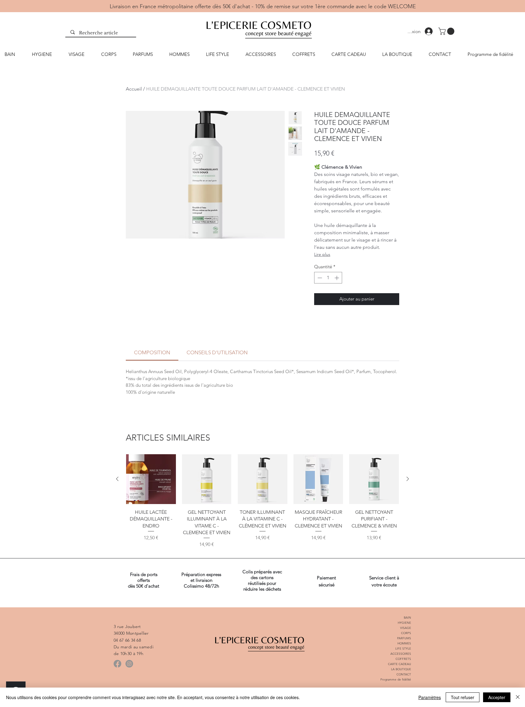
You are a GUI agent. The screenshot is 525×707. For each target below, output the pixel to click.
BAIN (407, 617)
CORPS (406, 633)
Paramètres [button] (429, 697)
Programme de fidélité (395, 679)
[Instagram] (129, 664)
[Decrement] (319, 277)
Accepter (496, 697)
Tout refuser (462, 697)
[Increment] (337, 277)
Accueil (134, 89)
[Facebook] (117, 664)
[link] (152, 352)
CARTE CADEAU (399, 664)
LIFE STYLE (403, 648)
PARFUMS (404, 638)
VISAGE (405, 628)
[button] (447, 31)
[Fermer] (517, 697)
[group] (262, 504)
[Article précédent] (117, 478)
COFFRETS (403, 659)
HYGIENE (404, 623)
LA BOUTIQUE (401, 669)
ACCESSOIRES (400, 654)
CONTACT (403, 674)
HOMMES (404, 643)
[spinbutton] (328, 277)
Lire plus (322, 254)
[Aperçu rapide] (151, 479)
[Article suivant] (407, 478)
